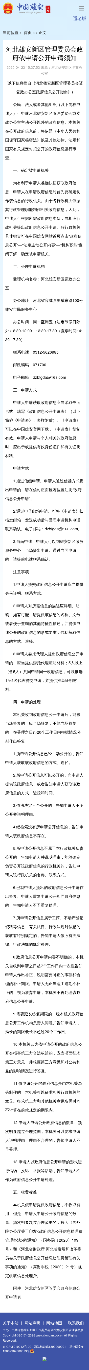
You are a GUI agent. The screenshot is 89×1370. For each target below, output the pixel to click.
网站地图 (54, 1323)
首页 (28, 32)
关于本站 (11, 1323)
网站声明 (32, 1323)
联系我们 (76, 1323)
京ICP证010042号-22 (17, 1346)
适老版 (79, 18)
